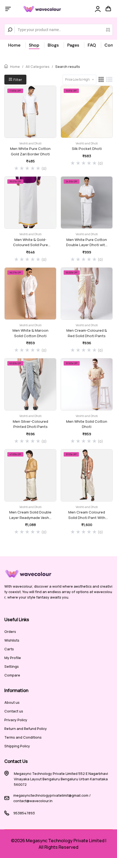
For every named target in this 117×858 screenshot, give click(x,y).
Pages (73, 45)
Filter (17, 79)
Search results (67, 66)
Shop (34, 45)
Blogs (53, 45)
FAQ (92, 45)
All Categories (38, 66)
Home (14, 45)
